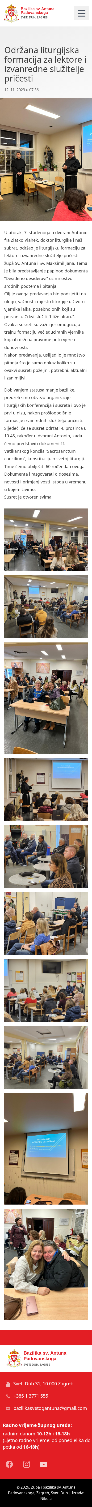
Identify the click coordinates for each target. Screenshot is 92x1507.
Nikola (46, 1498)
